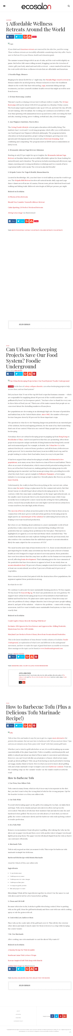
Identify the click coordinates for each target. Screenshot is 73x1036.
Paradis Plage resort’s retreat (57, 80)
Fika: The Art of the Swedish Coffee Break (39, 677)
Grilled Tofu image (15, 966)
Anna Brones (18, 370)
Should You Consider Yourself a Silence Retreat (26, 202)
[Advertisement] (40, 301)
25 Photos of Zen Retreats (18, 197)
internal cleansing (52, 139)
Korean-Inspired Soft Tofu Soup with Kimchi (25, 960)
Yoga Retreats (58, 230)
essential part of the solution (32, 517)
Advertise (18, 1014)
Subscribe (18, 1017)
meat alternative (58, 738)
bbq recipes (22, 978)
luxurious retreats (27, 49)
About (18, 1011)
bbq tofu (29, 978)
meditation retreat (18, 230)
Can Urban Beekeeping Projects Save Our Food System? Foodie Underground (32, 358)
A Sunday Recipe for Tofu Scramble (21, 950)
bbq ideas (14, 978)
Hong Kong (63, 437)
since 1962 (46, 414)
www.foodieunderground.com (51, 648)
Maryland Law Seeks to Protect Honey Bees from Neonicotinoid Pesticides (36, 634)
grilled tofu (37, 978)
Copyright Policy (18, 1021)
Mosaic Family (18, 654)
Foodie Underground (41, 665)
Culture (8, 20)
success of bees (17, 511)
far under (20, 488)
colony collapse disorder (33, 386)
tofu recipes (46, 978)
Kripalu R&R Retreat (23, 180)
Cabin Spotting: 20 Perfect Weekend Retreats (25, 207)
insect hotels (13, 480)
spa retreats (35, 230)
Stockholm (12, 440)
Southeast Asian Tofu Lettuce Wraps (22, 955)
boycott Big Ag (26, 593)
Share (11, 36)
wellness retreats (46, 230)
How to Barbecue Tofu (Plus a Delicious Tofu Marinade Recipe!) (38, 712)
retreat (28, 230)
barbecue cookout (56, 767)
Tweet (20, 36)
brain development (28, 559)
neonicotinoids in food (16, 565)
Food (7, 345)
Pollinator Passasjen (46, 474)
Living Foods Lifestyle (19, 127)
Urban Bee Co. (54, 445)
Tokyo (21, 440)
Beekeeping (15, 665)
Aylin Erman (18, 33)
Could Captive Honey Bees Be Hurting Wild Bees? (27, 621)
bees (20, 665)
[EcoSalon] (36, 6)
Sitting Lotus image (15, 213)
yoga (43, 86)
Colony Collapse (28, 665)
